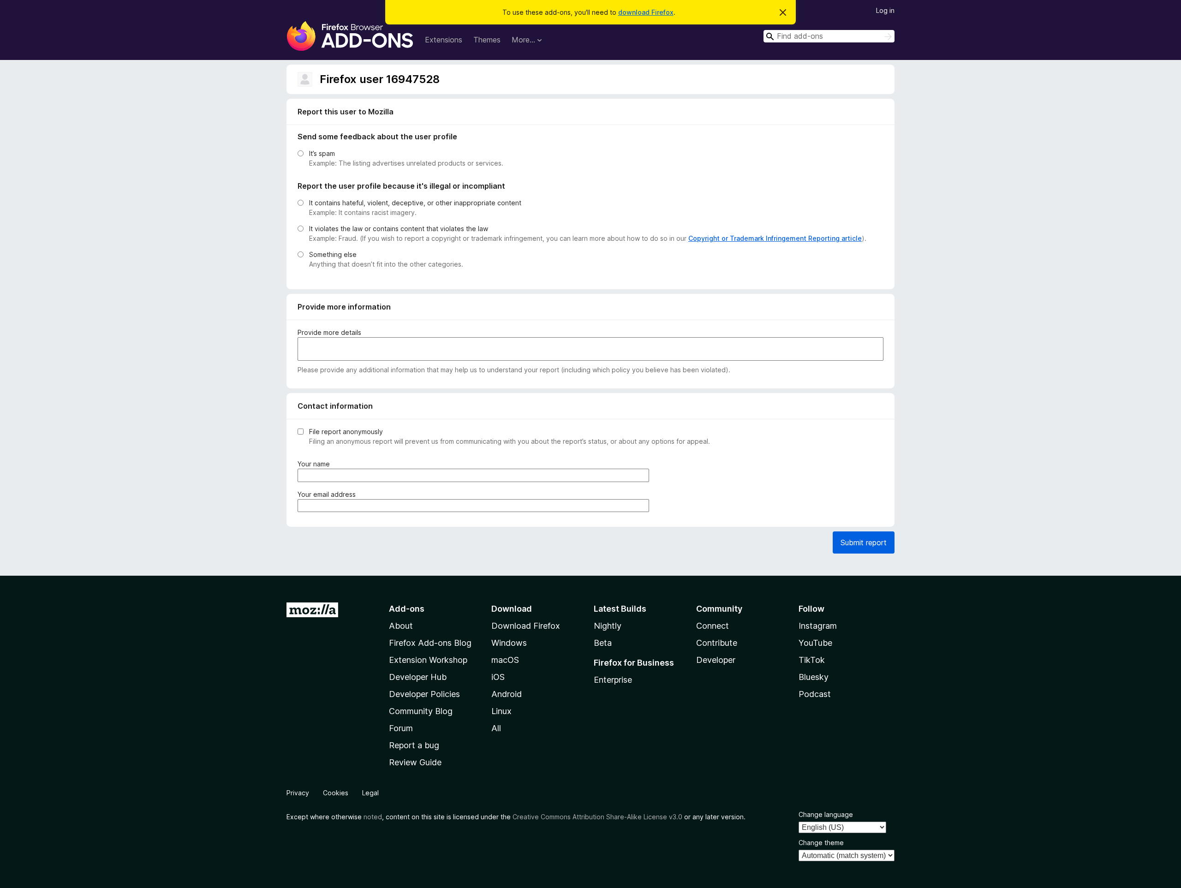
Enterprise (613, 680)
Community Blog (421, 711)
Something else (333, 254)
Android (506, 694)
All (496, 728)
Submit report (864, 542)
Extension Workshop (428, 660)
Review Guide (415, 762)
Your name (316, 464)
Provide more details (329, 332)
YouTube (815, 643)
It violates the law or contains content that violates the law (398, 228)
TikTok (812, 660)
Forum (401, 728)
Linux (501, 711)
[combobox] (829, 36)
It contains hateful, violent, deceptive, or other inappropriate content (415, 203)
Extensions (443, 39)
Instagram (818, 626)
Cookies (335, 793)
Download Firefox (525, 626)
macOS (505, 660)
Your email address (328, 494)
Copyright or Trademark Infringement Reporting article (775, 238)
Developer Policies (424, 694)
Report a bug (414, 745)
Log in (885, 10)
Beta (603, 643)
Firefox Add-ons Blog (430, 643)
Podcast (815, 694)
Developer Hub (418, 677)
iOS (498, 677)
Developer (715, 660)
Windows (509, 643)
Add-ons (406, 609)
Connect (712, 626)
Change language (826, 814)
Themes (487, 39)
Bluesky (814, 677)
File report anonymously (346, 431)
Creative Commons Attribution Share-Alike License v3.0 (597, 817)
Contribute (716, 643)
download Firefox (646, 12)
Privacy (297, 793)
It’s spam (322, 153)
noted (373, 817)
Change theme (821, 842)
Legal (370, 793)
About (401, 626)
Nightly (607, 626)
